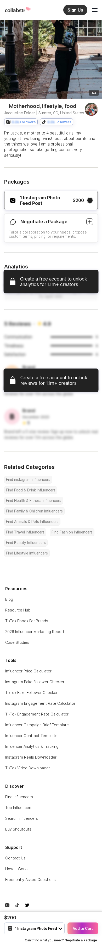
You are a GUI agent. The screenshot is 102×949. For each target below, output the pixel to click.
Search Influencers (21, 818)
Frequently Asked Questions (30, 879)
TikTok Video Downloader (27, 768)
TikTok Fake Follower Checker (31, 692)
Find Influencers (19, 797)
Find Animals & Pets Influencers (32, 522)
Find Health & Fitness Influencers (33, 501)
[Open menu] (95, 10)
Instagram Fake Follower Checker (34, 682)
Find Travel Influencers (25, 532)
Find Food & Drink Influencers (30, 490)
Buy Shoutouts (18, 829)
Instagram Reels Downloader (30, 757)
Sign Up (75, 10)
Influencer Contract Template (31, 735)
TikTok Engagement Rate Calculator (37, 714)
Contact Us (15, 858)
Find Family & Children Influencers (34, 511)
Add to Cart (83, 928)
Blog (9, 599)
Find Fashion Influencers (72, 532)
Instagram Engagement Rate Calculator (40, 703)
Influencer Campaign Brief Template (37, 725)
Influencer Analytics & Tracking (32, 746)
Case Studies (17, 642)
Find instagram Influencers (28, 480)
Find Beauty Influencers (26, 543)
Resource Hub (17, 610)
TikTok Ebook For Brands (26, 621)
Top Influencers (18, 807)
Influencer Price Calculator (28, 671)
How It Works (17, 869)
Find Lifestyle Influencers (27, 553)
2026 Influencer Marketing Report (34, 631)
